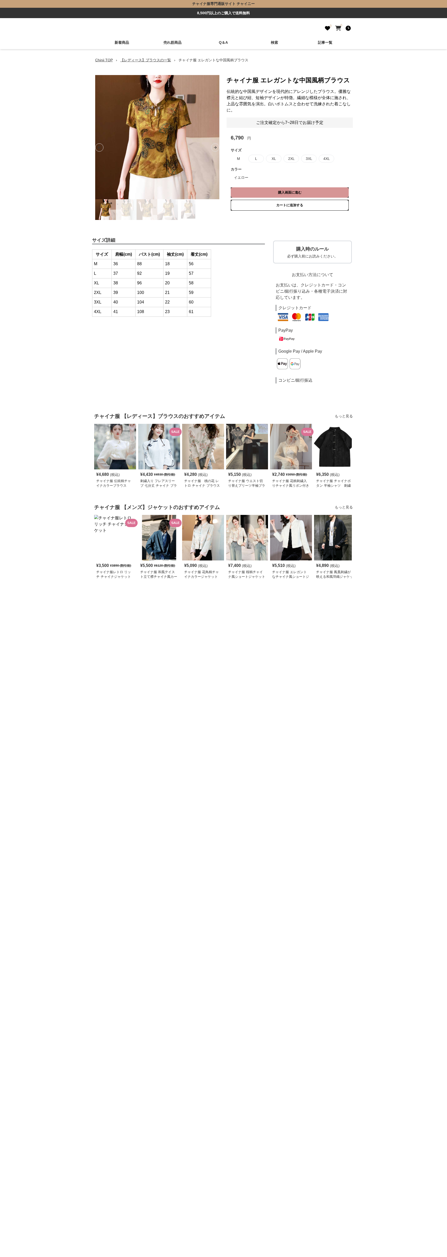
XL (274, 159)
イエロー (241, 177)
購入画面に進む (290, 192)
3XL (309, 159)
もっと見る (344, 416)
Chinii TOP (104, 60)
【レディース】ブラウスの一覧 (145, 60)
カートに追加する (289, 205)
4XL (326, 159)
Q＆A (223, 42)
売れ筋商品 (172, 42)
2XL (291, 159)
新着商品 (122, 42)
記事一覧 (325, 42)
